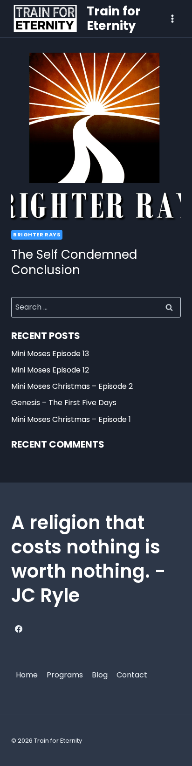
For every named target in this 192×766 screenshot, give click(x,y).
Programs (65, 674)
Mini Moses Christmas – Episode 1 (71, 419)
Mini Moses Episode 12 (50, 370)
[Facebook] (18, 628)
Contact (132, 674)
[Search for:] (96, 307)
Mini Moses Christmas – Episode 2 (72, 386)
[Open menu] (172, 18)
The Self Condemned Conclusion (74, 262)
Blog (100, 674)
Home (27, 674)
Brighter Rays (37, 234)
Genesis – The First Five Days (64, 402)
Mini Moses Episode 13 (50, 353)
